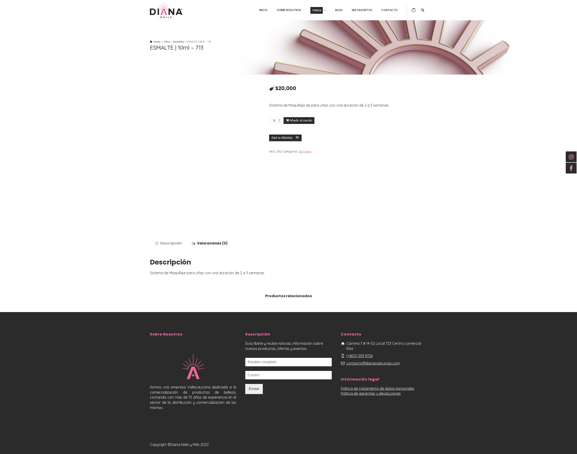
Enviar (254, 389)
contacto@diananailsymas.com (373, 363)
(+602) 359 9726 (359, 356)
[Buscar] (422, 10)
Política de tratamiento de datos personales (377, 388)
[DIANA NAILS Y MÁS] (166, 9)
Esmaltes (305, 151)
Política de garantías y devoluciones (371, 393)
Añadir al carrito (301, 120)
